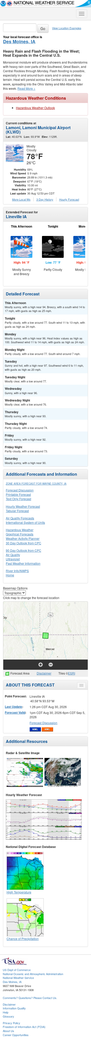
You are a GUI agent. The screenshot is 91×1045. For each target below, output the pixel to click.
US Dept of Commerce (17, 970)
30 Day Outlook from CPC (23, 543)
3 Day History (44, 199)
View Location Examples (66, 28)
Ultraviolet (13, 559)
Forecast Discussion (20, 490)
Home (10, 575)
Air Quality (13, 555)
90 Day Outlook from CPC (23, 550)
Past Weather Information (23, 563)
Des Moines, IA (19, 41)
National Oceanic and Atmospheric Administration (33, 974)
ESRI (71, 673)
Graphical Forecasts (19, 534)
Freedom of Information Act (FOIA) (24, 1027)
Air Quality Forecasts (20, 518)
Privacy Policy (11, 1023)
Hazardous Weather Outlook (35, 108)
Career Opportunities (16, 1035)
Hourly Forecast (69, 199)
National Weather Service (18, 978)
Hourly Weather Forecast (23, 506)
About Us (8, 1031)
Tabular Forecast (17, 511)
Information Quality (14, 1008)
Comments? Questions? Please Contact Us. (30, 998)
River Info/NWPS (17, 571)
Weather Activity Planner (22, 538)
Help (5, 1012)
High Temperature (19, 892)
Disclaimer (44, 673)
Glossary (8, 1016)
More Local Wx (21, 199)
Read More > (26, 88)
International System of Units (25, 522)
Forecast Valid (15, 712)
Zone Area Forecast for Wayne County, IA (36, 483)
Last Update (13, 706)
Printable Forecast (18, 494)
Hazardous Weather (19, 530)
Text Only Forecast (18, 499)
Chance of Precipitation (23, 938)
